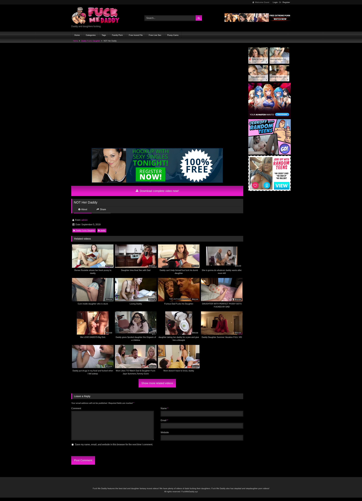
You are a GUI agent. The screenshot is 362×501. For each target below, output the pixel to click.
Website (165, 432)
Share (102, 209)
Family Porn (117, 35)
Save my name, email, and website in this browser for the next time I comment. (114, 444)
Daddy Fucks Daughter (90, 41)
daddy (102, 230)
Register (286, 2)
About (84, 209)
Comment (76, 408)
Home (77, 35)
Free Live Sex (155, 35)
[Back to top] (353, 492)
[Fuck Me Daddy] (96, 16)
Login (275, 2)
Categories (91, 35)
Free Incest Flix (136, 35)
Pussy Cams (172, 35)
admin (84, 220)
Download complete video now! (159, 190)
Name (164, 408)
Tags (104, 35)
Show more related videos (157, 383)
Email (164, 420)
